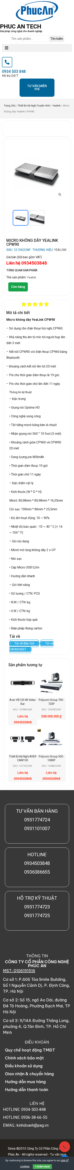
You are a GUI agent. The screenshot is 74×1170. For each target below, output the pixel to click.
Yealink (56, 105)
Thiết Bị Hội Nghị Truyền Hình (34, 105)
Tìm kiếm (57, 39)
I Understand (42, 1166)
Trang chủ (9, 105)
